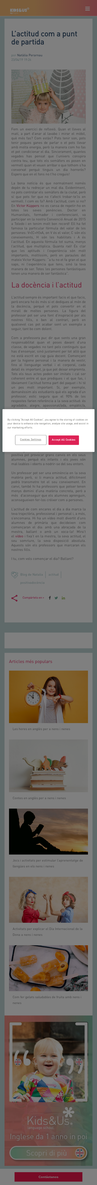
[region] (48, 430)
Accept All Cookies (63, 440)
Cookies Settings (30, 439)
